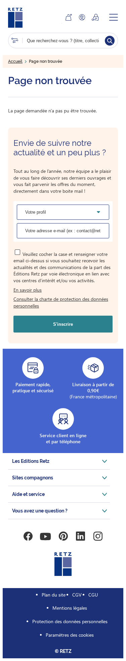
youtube (46, 536)
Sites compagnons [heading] (32, 477)
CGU (93, 594)
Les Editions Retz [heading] (30, 461)
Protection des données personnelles (70, 621)
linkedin (81, 536)
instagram (98, 536)
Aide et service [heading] (28, 494)
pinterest (63, 536)
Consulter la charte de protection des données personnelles (60, 302)
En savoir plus (27, 290)
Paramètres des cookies (70, 635)
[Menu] (113, 17)
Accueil (15, 61)
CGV (77, 594)
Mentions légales (69, 608)
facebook (28, 536)
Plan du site (54, 594)
